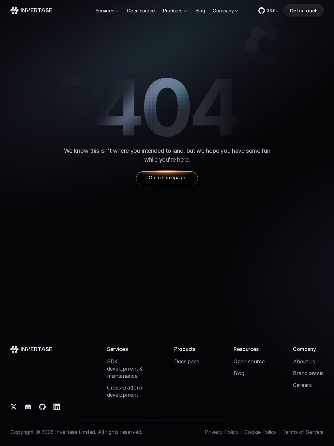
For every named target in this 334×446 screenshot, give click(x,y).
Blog (200, 10)
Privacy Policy (222, 432)
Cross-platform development (125, 391)
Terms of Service (303, 432)
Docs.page (186, 361)
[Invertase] (31, 10)
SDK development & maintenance (125, 368)
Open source (141, 10)
